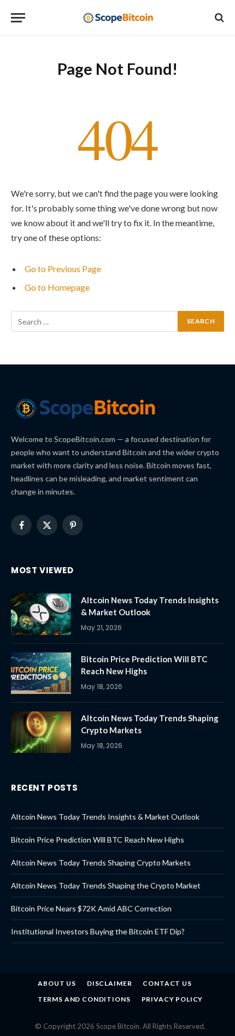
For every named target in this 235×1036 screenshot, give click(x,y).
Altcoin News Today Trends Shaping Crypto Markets (101, 862)
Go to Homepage (57, 287)
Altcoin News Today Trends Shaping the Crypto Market (106, 885)
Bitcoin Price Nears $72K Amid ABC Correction (91, 908)
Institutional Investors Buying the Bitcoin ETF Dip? (98, 931)
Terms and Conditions (84, 999)
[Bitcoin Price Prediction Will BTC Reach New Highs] (41, 673)
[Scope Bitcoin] (118, 17)
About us (57, 983)
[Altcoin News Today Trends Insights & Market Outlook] (41, 614)
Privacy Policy (172, 999)
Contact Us (167, 983)
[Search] (218, 17)
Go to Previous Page (63, 268)
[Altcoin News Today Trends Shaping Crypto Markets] (41, 732)
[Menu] (18, 17)
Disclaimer (109, 983)
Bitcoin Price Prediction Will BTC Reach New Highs (97, 839)
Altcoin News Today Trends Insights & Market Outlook (105, 816)
